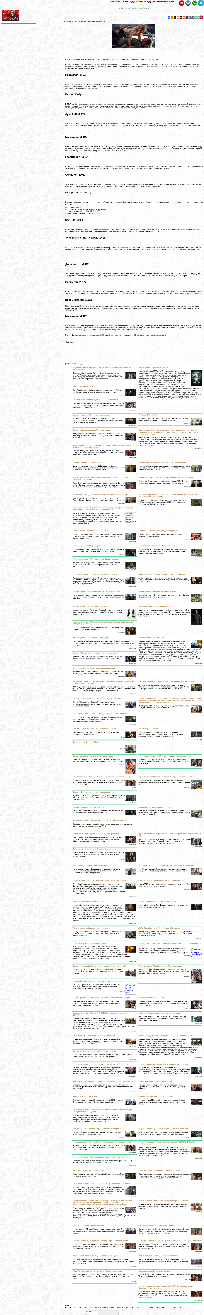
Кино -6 (105, 1308)
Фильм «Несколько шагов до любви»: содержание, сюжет (163, 1201)
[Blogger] (178, 17)
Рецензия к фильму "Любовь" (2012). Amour (157, 901)
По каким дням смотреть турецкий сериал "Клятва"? (95, 400)
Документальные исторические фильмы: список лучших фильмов (167, 681)
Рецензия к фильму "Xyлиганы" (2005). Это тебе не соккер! (163, 1129)
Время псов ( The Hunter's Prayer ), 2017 (89, 943)
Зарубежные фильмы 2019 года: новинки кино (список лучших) (165, 756)
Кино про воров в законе (83, 386)
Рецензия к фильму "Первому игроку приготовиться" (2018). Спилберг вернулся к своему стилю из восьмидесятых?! (103, 509)
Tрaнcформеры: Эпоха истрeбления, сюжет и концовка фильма (100, 880)
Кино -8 (120, 1308)
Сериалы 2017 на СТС (147, 415)
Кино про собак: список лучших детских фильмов (94, 668)
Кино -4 (90, 1308)
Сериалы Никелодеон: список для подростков (158, 531)
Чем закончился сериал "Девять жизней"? (91, 865)
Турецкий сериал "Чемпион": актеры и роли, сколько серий (98, 981)
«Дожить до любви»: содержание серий (155, 1081)
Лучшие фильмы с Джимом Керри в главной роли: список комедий (101, 998)
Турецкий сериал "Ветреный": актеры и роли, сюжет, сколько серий (102, 777)
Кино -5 (98, 1308)
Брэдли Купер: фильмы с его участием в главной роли (161, 574)
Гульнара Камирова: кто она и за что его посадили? (160, 1013)
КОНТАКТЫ (144, 8)
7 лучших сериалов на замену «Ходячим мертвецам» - (96, 1256)
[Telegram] (198, 17)
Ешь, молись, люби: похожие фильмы (154, 1271)
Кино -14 (169, 1308)
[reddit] (184, 17)
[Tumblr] (189, 17)
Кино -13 (160, 1308)
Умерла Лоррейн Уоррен (148, 729)
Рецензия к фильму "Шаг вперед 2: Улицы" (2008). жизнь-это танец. (101, 1157)
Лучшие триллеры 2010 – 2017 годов (88, 807)
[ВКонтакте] (169, 17)
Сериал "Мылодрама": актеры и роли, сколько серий (95, 653)
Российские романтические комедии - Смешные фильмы (97, 1271)
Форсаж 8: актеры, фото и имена (87, 1096)
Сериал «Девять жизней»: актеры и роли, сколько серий (162, 462)
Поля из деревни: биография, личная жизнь (91, 531)
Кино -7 (113, 1308)
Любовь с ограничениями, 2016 (151, 638)
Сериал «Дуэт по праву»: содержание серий (91, 792)
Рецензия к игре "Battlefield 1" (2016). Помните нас (94, 1036)
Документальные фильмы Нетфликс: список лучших (95, 1051)
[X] (175, 17)
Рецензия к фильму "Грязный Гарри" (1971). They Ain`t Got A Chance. (102, 1184)
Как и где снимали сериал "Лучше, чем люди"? (158, 546)
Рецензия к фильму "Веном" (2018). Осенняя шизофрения (163, 1064)
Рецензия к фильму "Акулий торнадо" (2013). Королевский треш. (100, 820)
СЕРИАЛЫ (132, 8)
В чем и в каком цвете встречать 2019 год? (91, 606)
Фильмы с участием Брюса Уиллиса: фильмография (95, 849)
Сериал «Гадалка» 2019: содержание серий (91, 415)
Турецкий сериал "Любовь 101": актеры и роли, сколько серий (165, 777)
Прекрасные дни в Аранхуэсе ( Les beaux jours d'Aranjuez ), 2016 (165, 1036)
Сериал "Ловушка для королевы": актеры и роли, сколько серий (100, 1241)
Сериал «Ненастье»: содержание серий (155, 807)
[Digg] (181, 17)
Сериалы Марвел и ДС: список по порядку (156, 1096)
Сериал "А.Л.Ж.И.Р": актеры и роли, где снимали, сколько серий (165, 477)
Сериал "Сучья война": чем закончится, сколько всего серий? (99, 966)
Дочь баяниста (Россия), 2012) (85, 742)
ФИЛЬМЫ (122, 8)
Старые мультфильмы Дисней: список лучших (93, 756)
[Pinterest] (201, 17)
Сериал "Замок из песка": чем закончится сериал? (94, 729)
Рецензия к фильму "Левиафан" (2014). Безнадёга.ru (95, 574)
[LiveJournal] (187, 17)
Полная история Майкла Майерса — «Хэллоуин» (159, 606)
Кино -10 (135, 1308)
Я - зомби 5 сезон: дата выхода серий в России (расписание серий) (101, 495)
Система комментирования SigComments (75, 364)
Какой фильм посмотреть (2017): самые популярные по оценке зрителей (169, 1241)
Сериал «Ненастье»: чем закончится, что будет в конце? (97, 591)
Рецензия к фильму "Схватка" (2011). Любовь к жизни (95, 559)
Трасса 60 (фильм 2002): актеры (86, 546)
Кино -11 (144, 1308)
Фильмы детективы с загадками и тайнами (156, 1225)
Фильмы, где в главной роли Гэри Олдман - (91, 638)
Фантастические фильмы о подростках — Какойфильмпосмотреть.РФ (103, 1081)
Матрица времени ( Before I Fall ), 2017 (89, 901)
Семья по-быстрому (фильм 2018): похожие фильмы (161, 880)
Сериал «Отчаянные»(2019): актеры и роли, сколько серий (98, 698)
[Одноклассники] (172, 17)
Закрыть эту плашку (107, 1313)
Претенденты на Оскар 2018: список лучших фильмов (96, 834)
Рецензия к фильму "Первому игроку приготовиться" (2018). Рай (100, 1064)
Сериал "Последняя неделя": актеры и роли (91, 430)
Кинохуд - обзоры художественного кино (150, 1)
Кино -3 (83, 1308)
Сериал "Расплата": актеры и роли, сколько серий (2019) (97, 1129)
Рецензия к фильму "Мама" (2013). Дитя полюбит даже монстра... (100, 714)
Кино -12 (152, 1308)
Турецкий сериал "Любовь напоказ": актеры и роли (160, 966)
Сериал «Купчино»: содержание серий (89, 1225)
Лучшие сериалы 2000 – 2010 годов (88, 462)
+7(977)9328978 (114, 2)
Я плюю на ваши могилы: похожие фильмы (157, 591)
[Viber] (192, 17)
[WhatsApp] (195, 17)
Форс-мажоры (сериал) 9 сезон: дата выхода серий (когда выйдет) (166, 865)
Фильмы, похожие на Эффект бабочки (89, 1170)
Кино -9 (127, 1308)
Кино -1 (68, 1308)
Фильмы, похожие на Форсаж (151, 998)
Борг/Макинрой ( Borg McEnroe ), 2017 (154, 367)
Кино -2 (75, 1308)
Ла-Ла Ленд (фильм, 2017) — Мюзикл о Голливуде (159, 928)
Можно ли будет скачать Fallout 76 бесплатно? (158, 1256)
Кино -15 (177, 1308)
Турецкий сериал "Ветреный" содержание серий (159, 1170)
